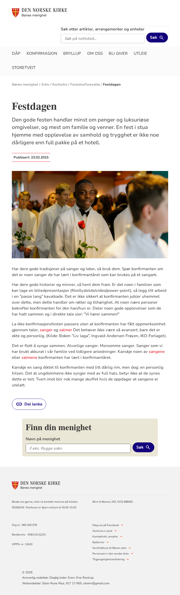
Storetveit (24, 67)
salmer (65, 330)
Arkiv (45, 84)
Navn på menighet (43, 439)
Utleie (140, 53)
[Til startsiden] (39, 12)
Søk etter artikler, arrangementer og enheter (102, 29)
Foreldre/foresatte (85, 84)
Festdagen (112, 84)
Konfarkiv (59, 84)
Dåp (16, 53)
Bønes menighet (25, 84)
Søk (153, 37)
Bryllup (72, 53)
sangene (157, 351)
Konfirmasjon (42, 53)
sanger (46, 330)
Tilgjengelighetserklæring (108, 559)
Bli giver (118, 53)
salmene (29, 357)
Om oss (95, 53)
